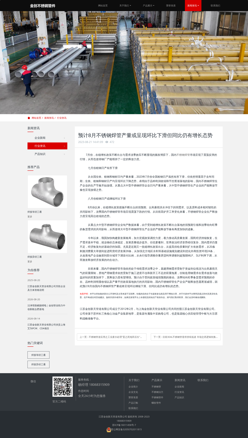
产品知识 (38, 154)
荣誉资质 (171, 5)
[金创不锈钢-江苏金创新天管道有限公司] (42, 5)
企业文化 (133, 392)
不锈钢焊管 (183, 154)
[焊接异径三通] (47, 236)
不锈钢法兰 (157, 392)
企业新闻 (38, 138)
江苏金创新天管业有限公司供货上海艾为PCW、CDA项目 (46, 326)
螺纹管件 (156, 402)
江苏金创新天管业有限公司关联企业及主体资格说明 (46, 288)
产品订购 (133, 402)
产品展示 (147, 5)
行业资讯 (61, 117)
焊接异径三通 (38, 364)
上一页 (113, 336)
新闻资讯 (192, 5)
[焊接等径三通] (47, 191)
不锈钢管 (156, 386)
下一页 (187, 336)
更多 (29, 216)
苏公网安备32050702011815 (126, 429)
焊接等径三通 (38, 354)
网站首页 (103, 5)
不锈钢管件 (157, 397)
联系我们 (215, 5)
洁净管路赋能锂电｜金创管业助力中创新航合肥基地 (46, 307)
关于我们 (124, 5)
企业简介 (133, 386)
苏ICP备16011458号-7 (124, 425)
